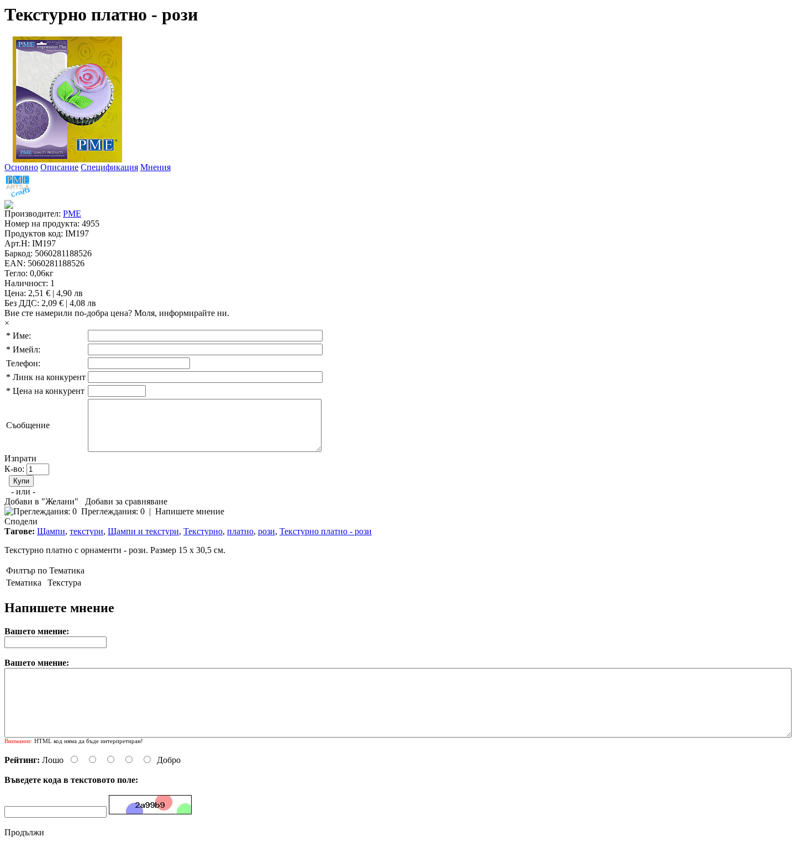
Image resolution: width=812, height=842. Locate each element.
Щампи (51, 531)
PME (72, 213)
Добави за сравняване (126, 501)
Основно (21, 167)
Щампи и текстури (143, 531)
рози (266, 531)
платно (240, 531)
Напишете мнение (189, 511)
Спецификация (109, 167)
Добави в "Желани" (41, 501)
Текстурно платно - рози (326, 531)
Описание (59, 167)
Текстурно (203, 531)
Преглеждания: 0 (113, 511)
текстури (86, 531)
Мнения (155, 167)
